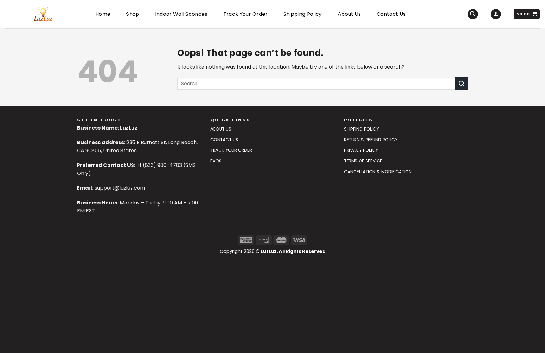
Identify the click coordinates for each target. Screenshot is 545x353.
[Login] (496, 14)
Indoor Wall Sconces (181, 14)
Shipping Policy (303, 14)
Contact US (224, 140)
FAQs (215, 161)
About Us (349, 14)
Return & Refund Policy (370, 140)
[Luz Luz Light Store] (43, 14)
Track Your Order (245, 14)
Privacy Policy (361, 150)
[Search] (473, 14)
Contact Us (391, 14)
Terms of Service (363, 161)
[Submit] (461, 83)
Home (102, 14)
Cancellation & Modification (378, 172)
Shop (132, 14)
